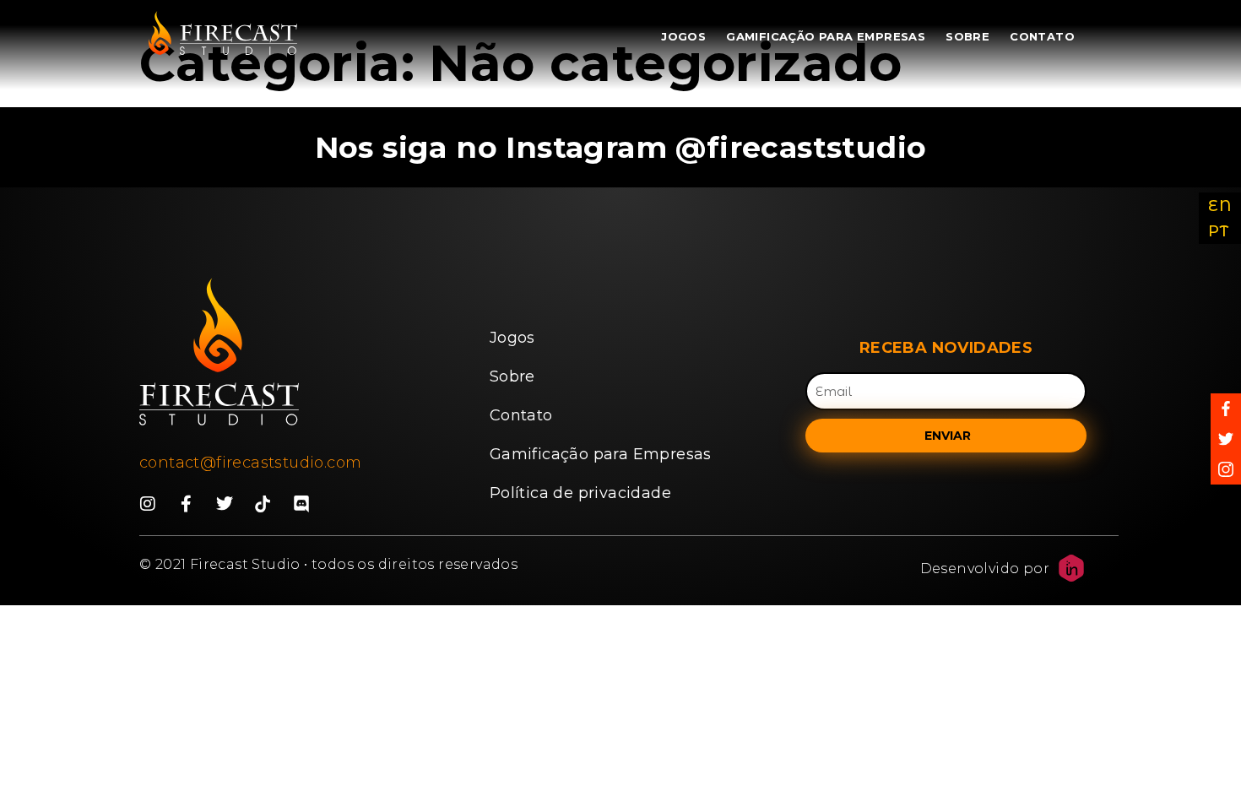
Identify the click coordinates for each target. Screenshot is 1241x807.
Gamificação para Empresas (825, 36)
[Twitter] (224, 504)
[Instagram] (148, 504)
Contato (1042, 36)
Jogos (683, 36)
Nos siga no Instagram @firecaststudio (621, 147)
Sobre (967, 36)
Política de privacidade (580, 493)
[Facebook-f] (186, 504)
